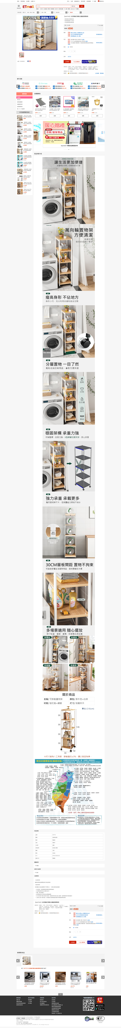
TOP (60, 994)
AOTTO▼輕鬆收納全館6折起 (76, 34)
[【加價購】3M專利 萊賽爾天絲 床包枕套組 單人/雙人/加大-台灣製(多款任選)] (54, 102)
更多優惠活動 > (99, 34)
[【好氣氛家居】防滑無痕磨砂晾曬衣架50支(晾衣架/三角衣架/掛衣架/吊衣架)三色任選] (29, 977)
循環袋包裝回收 (19, 1004)
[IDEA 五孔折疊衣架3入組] (91, 977)
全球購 (27, 1)
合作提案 (53, 1001)
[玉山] (78, 86)
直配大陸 (18, 999)
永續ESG (33, 1)
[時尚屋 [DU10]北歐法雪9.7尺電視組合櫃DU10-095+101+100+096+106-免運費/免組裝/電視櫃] (45, 977)
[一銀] (60, 86)
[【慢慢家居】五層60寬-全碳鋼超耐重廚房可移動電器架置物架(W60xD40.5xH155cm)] (20, 151)
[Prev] (18, 86)
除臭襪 (52, 9)
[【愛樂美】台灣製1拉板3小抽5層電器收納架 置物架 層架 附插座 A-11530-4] (20, 131)
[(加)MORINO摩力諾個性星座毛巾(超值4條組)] (40, 102)
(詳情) (83, 39)
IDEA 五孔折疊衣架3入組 (91, 983)
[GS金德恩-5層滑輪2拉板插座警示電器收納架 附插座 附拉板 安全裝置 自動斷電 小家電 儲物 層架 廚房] (20, 164)
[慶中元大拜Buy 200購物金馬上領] (89, 61)
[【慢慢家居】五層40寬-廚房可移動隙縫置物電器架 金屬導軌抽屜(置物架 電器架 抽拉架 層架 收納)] (20, 171)
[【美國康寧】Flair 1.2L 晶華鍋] (97, 102)
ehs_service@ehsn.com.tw (26, 1023)
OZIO (41, 9)
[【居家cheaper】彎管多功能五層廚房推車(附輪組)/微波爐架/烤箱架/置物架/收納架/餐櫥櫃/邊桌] (20, 185)
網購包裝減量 (19, 1001)
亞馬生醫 (61, 9)
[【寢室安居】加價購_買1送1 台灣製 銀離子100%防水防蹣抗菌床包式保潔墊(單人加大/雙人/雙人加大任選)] (83, 102)
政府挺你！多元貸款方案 (57, 1013)
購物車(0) (101, 1)
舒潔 (49, 9)
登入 (68, 1)
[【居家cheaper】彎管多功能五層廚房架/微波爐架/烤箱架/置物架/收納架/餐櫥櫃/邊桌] (20, 191)
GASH (56, 9)
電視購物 (30, 999)
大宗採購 (97, 73)
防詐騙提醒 (42, 1003)
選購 (41, 115)
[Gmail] (30, 61)
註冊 (72, 1)
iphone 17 (73, 9)
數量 (64, 51)
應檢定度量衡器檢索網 (56, 1006)
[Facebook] (28, 61)
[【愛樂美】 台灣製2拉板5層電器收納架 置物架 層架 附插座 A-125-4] (20, 138)
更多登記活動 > (99, 42)
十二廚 (65, 9)
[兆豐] (25, 86)
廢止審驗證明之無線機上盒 (57, 1004)
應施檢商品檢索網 (55, 1009)
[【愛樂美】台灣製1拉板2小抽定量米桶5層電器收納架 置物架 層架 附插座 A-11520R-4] (20, 124)
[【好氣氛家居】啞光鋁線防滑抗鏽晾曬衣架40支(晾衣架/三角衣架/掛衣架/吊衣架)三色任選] (60, 977)
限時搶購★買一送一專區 (76, 36)
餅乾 (69, 9)
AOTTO (69, 56)
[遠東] (43, 86)
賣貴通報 (102, 73)
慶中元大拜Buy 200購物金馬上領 (77, 32)
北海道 (45, 9)
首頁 (18, 1)
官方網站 (30, 1003)
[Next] (103, 86)
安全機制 (18, 1018)
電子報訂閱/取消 (43, 1001)
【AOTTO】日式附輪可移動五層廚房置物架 (27, 117)
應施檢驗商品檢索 (55, 1003)
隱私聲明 (23, 1018)
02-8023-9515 (25, 1022)
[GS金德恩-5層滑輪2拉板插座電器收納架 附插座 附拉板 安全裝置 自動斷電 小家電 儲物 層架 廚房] (20, 158)
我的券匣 (83, 1)
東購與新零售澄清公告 (44, 1004)
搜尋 (82, 6)
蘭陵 (77, 9)
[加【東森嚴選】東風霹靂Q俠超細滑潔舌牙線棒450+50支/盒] (69, 102)
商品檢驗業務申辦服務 (56, 1008)
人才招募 (30, 1001)
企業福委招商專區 (55, 1011)
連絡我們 (42, 999)
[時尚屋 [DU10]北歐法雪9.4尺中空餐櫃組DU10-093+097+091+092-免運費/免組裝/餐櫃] (76, 977)
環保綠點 (23, 1)
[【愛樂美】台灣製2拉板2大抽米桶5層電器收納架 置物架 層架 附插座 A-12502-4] (20, 144)
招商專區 (53, 999)
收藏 (95, 1)
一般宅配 (71, 46)
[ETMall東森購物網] (28, 6)
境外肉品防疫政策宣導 (20, 1003)
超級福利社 (77, 1)
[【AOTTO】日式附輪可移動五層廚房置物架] (20, 118)
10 (74, 149)
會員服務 (89, 1)
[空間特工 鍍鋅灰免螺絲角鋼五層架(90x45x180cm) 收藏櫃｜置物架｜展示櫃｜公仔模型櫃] (20, 178)
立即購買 (67, 61)
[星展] (95, 86)
